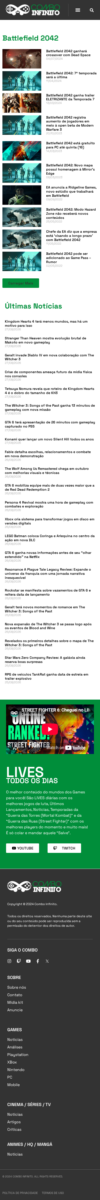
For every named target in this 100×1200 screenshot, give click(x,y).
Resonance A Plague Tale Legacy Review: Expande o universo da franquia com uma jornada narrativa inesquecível (48, 573)
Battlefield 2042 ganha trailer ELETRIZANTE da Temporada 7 (70, 97)
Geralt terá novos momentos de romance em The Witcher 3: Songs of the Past (45, 609)
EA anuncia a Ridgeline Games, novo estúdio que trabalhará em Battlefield (71, 191)
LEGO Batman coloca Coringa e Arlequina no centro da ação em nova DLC (50, 538)
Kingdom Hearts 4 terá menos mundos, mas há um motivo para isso (46, 323)
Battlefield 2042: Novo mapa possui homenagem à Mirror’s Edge (70, 169)
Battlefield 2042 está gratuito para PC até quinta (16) (70, 145)
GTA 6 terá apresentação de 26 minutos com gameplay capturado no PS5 (50, 424)
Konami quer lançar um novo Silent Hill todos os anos (49, 439)
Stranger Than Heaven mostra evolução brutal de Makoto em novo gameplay (45, 340)
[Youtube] (28, 961)
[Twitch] (19, 961)
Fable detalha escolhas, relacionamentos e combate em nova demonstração (48, 454)
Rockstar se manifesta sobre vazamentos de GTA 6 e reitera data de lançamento (48, 592)
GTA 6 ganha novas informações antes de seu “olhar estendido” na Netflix (48, 554)
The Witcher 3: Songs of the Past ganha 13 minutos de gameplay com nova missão (50, 407)
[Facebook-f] (37, 961)
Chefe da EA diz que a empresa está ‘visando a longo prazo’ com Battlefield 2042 (71, 235)
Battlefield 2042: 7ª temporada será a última (71, 75)
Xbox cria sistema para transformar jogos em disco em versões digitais (49, 521)
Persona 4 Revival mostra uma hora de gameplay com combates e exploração (49, 504)
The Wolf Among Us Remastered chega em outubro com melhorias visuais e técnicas (47, 470)
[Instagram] (9, 961)
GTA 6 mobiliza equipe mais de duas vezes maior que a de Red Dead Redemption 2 (49, 487)
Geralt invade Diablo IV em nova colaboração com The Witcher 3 (49, 357)
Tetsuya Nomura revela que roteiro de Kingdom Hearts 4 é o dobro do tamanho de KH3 (49, 390)
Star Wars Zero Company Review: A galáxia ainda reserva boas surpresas (45, 659)
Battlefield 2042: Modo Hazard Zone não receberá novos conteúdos (71, 213)
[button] (78, 10)
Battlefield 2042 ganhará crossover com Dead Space (68, 53)
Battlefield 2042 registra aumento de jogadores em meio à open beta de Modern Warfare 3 (70, 123)
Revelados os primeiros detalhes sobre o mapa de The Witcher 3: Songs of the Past (49, 643)
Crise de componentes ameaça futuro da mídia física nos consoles (48, 374)
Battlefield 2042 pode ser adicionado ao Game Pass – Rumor (68, 257)
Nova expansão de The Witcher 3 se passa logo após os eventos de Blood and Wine (48, 626)
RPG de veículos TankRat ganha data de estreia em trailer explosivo (46, 676)
